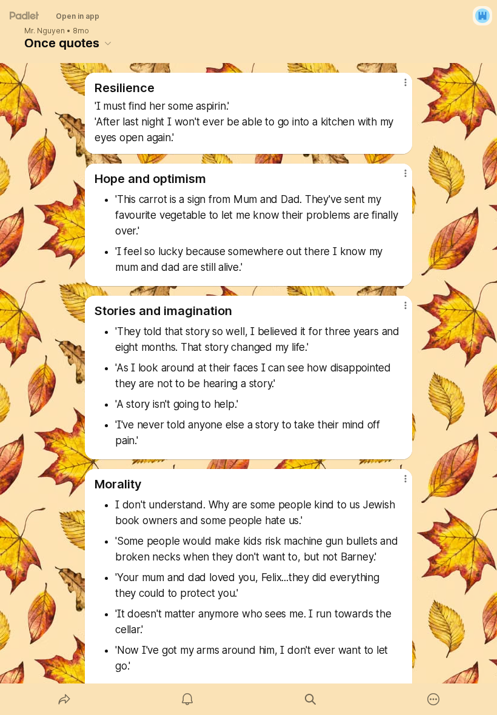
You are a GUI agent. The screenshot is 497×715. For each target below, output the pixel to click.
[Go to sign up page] (482, 15)
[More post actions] (397, 87)
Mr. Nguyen (44, 31)
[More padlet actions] (433, 699)
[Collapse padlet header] (108, 43)
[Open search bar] (310, 699)
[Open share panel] (64, 699)
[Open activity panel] (187, 699)
